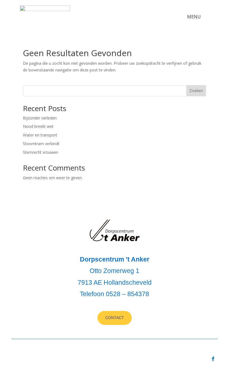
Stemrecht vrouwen (40, 152)
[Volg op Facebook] (213, 358)
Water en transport (40, 135)
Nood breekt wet (38, 126)
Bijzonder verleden (40, 118)
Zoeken (196, 90)
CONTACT (114, 317)
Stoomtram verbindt (41, 143)
